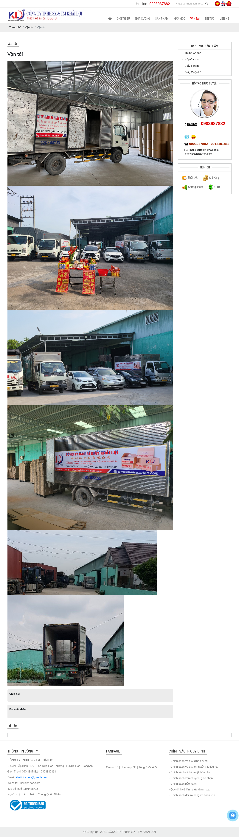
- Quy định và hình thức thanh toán (190, 789)
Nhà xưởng (142, 18)
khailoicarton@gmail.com (31, 777)
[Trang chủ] (110, 18)
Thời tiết (193, 177)
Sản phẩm (161, 18)
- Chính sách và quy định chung (188, 760)
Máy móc (179, 18)
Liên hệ (224, 18)
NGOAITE (219, 187)
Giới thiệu (123, 18)
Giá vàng (214, 177)
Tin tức (209, 18)
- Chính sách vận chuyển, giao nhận (191, 778)
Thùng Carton (192, 52)
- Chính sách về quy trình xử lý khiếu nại (193, 766)
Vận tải (195, 18)
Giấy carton (191, 65)
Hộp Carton (191, 59)
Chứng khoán (196, 187)
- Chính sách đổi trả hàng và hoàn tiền (192, 795)
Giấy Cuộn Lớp (193, 72)
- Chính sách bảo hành (182, 783)
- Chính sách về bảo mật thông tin (189, 772)
